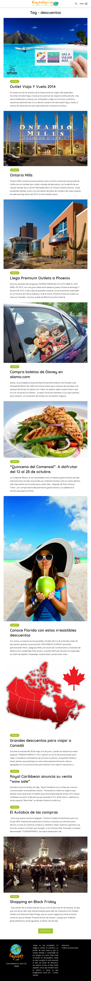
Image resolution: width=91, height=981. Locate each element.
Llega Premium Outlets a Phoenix (40, 278)
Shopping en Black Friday (33, 901)
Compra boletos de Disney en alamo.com (36, 374)
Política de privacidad (70, 948)
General (15, 81)
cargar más (46, 931)
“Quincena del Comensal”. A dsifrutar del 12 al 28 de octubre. (43, 469)
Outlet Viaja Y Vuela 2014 (33, 86)
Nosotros (65, 945)
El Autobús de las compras (34, 812)
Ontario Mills (21, 175)
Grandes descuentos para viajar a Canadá (40, 743)
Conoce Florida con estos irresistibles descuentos (43, 632)
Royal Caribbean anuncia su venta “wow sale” (41, 779)
